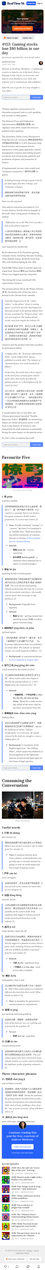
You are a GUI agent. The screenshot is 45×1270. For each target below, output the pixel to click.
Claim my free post (22, 1146)
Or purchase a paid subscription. (22, 1153)
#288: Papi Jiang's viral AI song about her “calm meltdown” (26, 1187)
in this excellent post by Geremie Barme (24, 540)
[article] (22, 1171)
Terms (36, 1250)
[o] (6, 1170)
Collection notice (22, 1253)
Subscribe (31, 3)
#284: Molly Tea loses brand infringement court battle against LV (24, 1225)
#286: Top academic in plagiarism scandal (22, 1206)
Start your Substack (16, 1259)
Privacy (29, 1250)
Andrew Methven (8, 62)
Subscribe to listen (22, 28)
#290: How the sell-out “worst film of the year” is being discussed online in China (25, 1169)
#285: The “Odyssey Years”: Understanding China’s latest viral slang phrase (25, 1215)
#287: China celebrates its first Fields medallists (26, 1197)
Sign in (40, 3)
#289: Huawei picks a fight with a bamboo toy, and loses (27, 1178)
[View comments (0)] (17, 1266)
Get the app (34, 1259)
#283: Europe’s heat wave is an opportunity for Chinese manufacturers (26, 1234)
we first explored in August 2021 (23, 659)
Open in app (12, 38)
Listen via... (28, 38)
